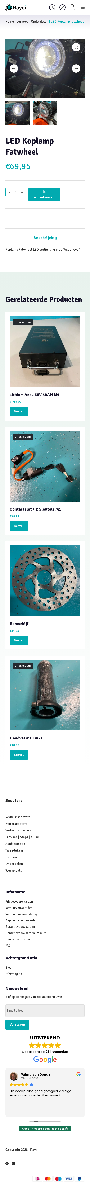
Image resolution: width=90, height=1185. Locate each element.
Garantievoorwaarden (20, 927)
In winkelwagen (44, 194)
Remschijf (19, 623)
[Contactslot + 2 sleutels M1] (45, 466)
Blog (8, 968)
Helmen (11, 857)
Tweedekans (14, 850)
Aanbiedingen (15, 844)
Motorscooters (16, 824)
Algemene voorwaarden (21, 920)
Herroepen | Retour (18, 939)
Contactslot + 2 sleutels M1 (35, 509)
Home (9, 21)
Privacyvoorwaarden (19, 902)
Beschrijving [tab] (45, 237)
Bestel (19, 411)
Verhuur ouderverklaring (21, 914)
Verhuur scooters (17, 817)
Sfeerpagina (13, 974)
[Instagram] (13, 1163)
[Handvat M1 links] (45, 695)
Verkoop (22, 21)
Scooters (13, 800)
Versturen (17, 1025)
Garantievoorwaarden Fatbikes (25, 933)
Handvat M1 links (26, 738)
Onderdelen (39, 21)
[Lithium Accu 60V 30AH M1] (45, 351)
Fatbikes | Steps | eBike (22, 837)
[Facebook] (7, 1163)
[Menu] (83, 7)
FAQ (8, 945)
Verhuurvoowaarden (18, 908)
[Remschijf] (45, 580)
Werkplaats (13, 870)
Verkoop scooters (18, 830)
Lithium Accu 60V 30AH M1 (34, 394)
